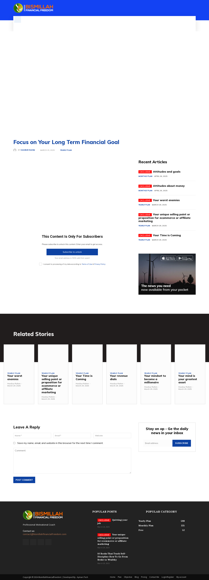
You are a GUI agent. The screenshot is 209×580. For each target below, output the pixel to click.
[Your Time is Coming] (87, 357)
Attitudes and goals (166, 171)
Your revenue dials (119, 377)
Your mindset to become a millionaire (155, 379)
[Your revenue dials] (122, 357)
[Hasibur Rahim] (15, 150)
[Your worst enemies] (19, 357)
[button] (17, 19)
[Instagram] (33, 542)
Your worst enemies (166, 200)
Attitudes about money (169, 186)
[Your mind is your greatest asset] (190, 357)
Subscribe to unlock (72, 252)
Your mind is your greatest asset (187, 379)
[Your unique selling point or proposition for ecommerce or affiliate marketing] (53, 357)
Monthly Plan (145, 176)
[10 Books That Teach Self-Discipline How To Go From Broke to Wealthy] (87, 557)
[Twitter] (194, 8)
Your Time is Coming (167, 235)
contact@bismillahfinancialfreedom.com (44, 534)
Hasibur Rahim (28, 150)
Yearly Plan (66, 150)
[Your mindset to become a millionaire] (156, 357)
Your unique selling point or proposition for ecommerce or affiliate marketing (164, 218)
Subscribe (181, 443)
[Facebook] (183, 8)
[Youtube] (48, 542)
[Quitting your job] (87, 523)
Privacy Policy (99, 264)
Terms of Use (87, 264)
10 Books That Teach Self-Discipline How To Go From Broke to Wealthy (112, 556)
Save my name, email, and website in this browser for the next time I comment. (60, 442)
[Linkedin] (188, 8)
